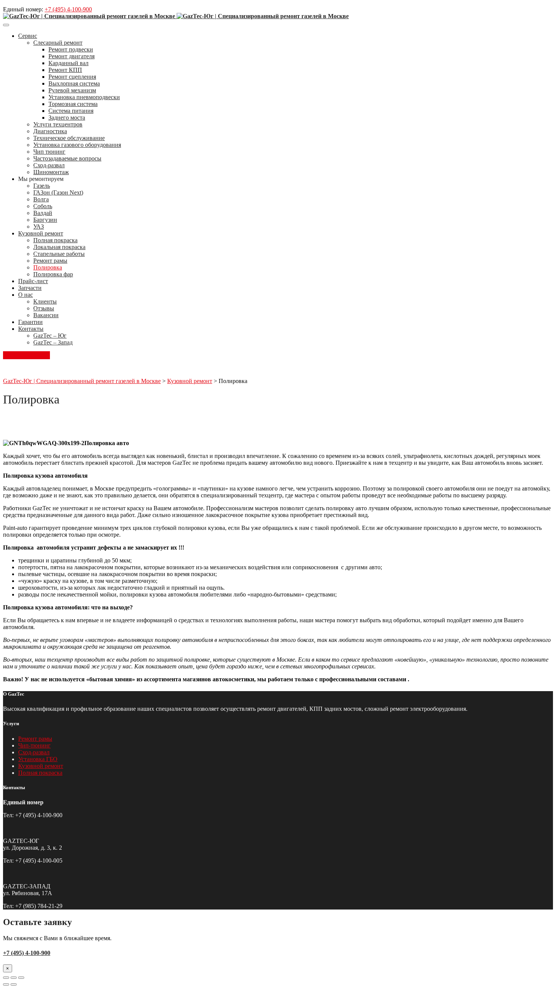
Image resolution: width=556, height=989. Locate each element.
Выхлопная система (74, 83)
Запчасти (30, 288)
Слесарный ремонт (57, 42)
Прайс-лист (33, 281)
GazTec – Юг (50, 335)
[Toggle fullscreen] (14, 978)
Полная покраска (55, 240)
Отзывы (43, 308)
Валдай (42, 213)
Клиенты (45, 301)
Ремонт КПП (65, 70)
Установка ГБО (37, 759)
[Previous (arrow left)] (6, 984)
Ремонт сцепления (72, 76)
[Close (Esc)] (6, 978)
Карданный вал (68, 63)
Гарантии (30, 322)
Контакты (30, 329)
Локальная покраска (59, 247)
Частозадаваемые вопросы (67, 158)
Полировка (47, 267)
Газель (41, 185)
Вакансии (46, 315)
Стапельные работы (59, 254)
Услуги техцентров (57, 124)
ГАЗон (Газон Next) (58, 192)
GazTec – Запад (53, 342)
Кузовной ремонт (40, 233)
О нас (25, 294)
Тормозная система (73, 104)
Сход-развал (49, 165)
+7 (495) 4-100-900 (68, 9)
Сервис (27, 36)
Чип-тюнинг (34, 745)
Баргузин (45, 219)
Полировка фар (53, 274)
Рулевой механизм (72, 90)
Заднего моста (66, 117)
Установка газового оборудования (77, 145)
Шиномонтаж (51, 172)
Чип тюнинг (49, 151)
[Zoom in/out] (21, 978)
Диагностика (50, 131)
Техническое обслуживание (69, 138)
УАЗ (38, 226)
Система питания (70, 110)
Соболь (42, 206)
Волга (41, 199)
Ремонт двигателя (71, 56)
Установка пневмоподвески (84, 97)
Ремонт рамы (50, 260)
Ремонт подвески (70, 49)
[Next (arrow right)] (14, 984)
